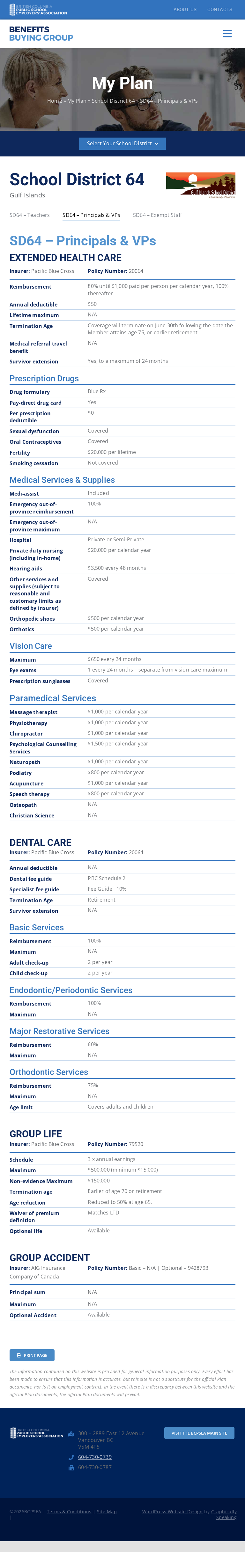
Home (54, 100)
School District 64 (113, 100)
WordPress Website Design (172, 1511)
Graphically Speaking (224, 1514)
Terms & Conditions (69, 1511)
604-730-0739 (95, 1456)
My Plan (76, 100)
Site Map (107, 1511)
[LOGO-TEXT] (41, 25)
